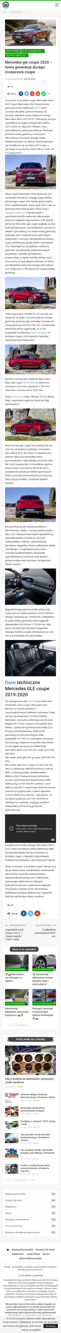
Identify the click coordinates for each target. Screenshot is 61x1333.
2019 (37, 107)
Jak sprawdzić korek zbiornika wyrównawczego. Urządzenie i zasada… (35, 1137)
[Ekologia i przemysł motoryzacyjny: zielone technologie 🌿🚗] (44, 997)
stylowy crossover (15, 212)
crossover (17, 396)
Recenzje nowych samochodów (17, 55)
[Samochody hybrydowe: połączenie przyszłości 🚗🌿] (17, 997)
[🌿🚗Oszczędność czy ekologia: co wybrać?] (17, 963)
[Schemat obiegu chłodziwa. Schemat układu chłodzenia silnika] (11, 1098)
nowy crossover (39, 332)
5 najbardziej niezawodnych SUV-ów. (45, 933)
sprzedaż (33, 701)
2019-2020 (29, 382)
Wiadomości (10, 1206)
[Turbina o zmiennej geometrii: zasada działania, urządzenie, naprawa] (11, 1169)
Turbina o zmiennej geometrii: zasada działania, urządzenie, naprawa (35, 1168)
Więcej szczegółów (31, 1330)
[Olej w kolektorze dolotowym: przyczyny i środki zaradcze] (30, 1060)
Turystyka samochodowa (17, 1219)
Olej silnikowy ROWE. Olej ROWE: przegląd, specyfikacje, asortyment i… (37, 1153)
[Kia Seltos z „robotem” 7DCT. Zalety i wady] (11, 1125)
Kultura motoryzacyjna (30, 1258)
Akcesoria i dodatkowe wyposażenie (22, 1232)
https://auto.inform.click (42, 1280)
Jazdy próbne (13, 51)
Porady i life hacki (13, 1200)
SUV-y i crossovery (14, 1225)
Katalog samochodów (33, 51)
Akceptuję (51, 1325)
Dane (10, 682)
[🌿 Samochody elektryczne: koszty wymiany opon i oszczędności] (44, 963)
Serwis (8, 1213)
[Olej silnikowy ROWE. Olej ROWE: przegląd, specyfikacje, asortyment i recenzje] (11, 1154)
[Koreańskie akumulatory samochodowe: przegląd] (11, 1111)
